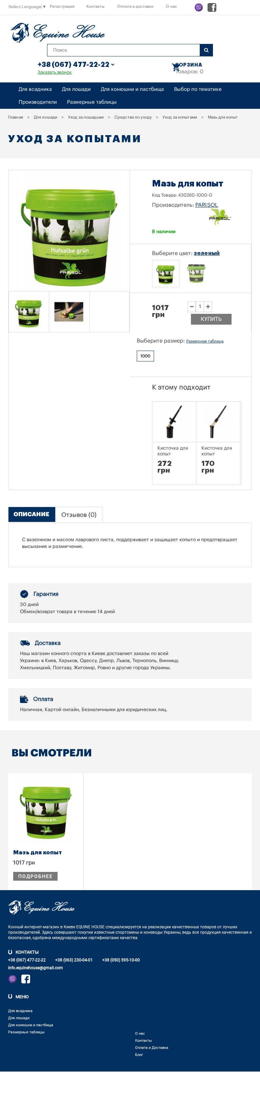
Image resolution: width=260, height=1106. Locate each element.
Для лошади (76, 89)
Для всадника (35, 89)
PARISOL (206, 205)
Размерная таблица (204, 341)
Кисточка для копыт (172, 451)
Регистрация (62, 6)
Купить (211, 319)
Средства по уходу (133, 117)
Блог (139, 1055)
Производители (38, 102)
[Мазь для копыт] (29, 312)
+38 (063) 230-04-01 (74, 960)
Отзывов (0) (78, 515)
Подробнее (35, 876)
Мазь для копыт (37, 852)
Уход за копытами (179, 117)
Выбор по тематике (198, 89)
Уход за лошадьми (86, 117)
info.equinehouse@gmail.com (35, 967)
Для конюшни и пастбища (132, 89)
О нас (171, 6)
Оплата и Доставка (151, 1048)
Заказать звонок (55, 72)
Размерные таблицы (92, 102)
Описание (31, 514)
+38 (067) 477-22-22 (27, 960)
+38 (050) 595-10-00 (121, 960)
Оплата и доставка (135, 6)
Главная (15, 117)
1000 (145, 356)
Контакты (95, 6)
